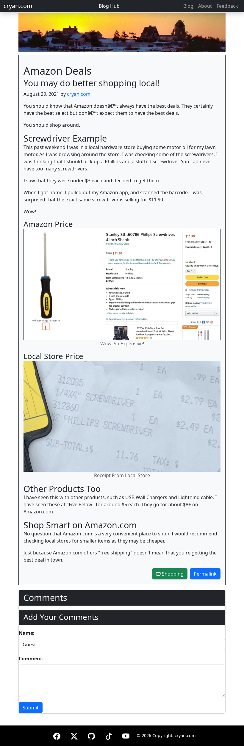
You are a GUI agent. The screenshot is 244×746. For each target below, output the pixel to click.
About (205, 6)
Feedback (227, 6)
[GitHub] (91, 735)
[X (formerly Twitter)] (74, 735)
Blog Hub (109, 6)
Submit (31, 707)
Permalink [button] (205, 574)
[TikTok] (108, 735)
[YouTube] (125, 735)
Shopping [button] (172, 574)
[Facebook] (56, 735)
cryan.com (18, 6)
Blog (188, 6)
